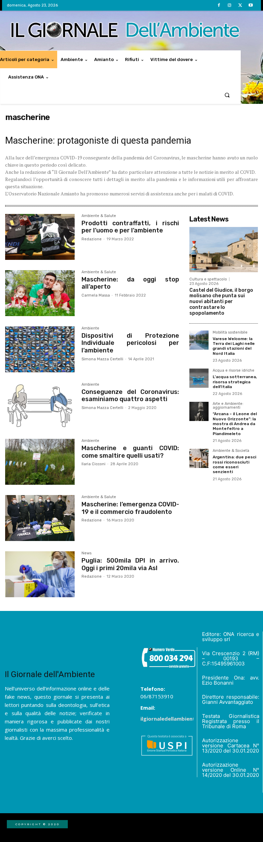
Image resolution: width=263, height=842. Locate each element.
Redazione (92, 239)
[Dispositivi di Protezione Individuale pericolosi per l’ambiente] (40, 349)
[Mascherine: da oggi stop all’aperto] (40, 293)
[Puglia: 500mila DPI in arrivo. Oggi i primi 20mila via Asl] (40, 574)
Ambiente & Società (231, 451)
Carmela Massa (96, 295)
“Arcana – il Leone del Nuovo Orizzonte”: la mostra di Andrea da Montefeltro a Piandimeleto (235, 423)
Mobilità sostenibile (230, 332)
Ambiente (90, 328)
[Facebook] (218, 5)
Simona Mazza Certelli (102, 359)
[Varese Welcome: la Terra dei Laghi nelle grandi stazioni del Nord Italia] (199, 340)
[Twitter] (240, 5)
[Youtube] (251, 5)
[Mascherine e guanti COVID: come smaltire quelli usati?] (40, 462)
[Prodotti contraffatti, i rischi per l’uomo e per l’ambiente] (40, 237)
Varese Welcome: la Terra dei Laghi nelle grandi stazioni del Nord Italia (234, 346)
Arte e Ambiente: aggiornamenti (228, 406)
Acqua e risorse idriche (233, 371)
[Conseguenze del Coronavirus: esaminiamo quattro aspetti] (40, 406)
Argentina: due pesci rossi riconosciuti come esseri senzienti (234, 464)
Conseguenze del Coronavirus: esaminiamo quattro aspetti (130, 395)
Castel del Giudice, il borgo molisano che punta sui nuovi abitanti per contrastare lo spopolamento (221, 301)
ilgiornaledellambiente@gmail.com (184, 718)
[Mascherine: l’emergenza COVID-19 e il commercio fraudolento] (40, 518)
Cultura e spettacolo (208, 279)
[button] (227, 95)
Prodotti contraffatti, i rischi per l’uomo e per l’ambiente (130, 226)
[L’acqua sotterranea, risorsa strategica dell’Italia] (199, 378)
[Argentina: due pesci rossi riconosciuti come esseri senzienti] (199, 458)
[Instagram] (229, 5)
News (86, 553)
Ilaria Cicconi (93, 464)
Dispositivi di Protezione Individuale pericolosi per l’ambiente (130, 343)
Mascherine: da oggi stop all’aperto (130, 283)
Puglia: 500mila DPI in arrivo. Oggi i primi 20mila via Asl (130, 564)
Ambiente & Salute (99, 216)
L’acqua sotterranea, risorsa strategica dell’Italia (235, 381)
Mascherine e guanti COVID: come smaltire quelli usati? (130, 451)
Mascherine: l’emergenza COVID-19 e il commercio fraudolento (130, 508)
